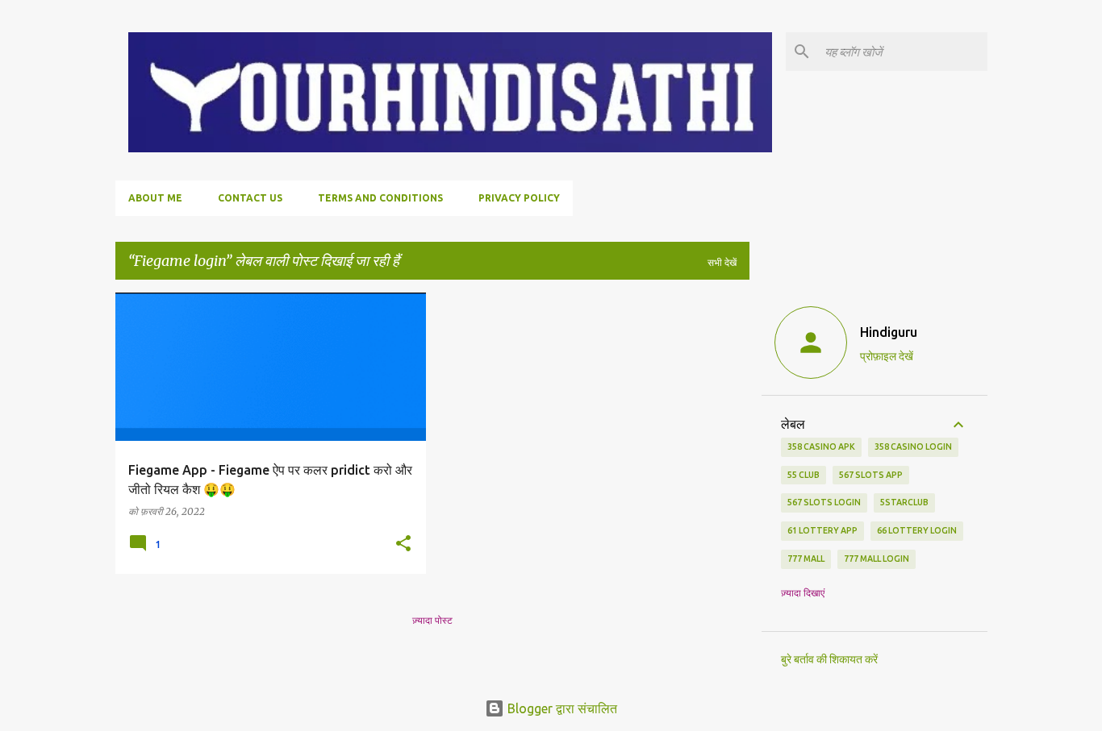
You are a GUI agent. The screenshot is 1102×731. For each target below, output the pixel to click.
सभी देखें (722, 262)
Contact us (250, 198)
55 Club (803, 475)
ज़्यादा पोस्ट (432, 620)
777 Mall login (876, 558)
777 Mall (805, 558)
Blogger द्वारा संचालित (560, 708)
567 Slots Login (824, 502)
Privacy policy (519, 198)
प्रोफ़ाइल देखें (886, 356)
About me (155, 198)
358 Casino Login (913, 446)
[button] (403, 544)
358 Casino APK (821, 446)
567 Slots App (871, 475)
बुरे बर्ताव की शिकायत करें (829, 659)
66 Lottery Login (917, 530)
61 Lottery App (822, 530)
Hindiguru (888, 332)
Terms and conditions (380, 198)
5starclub (904, 502)
